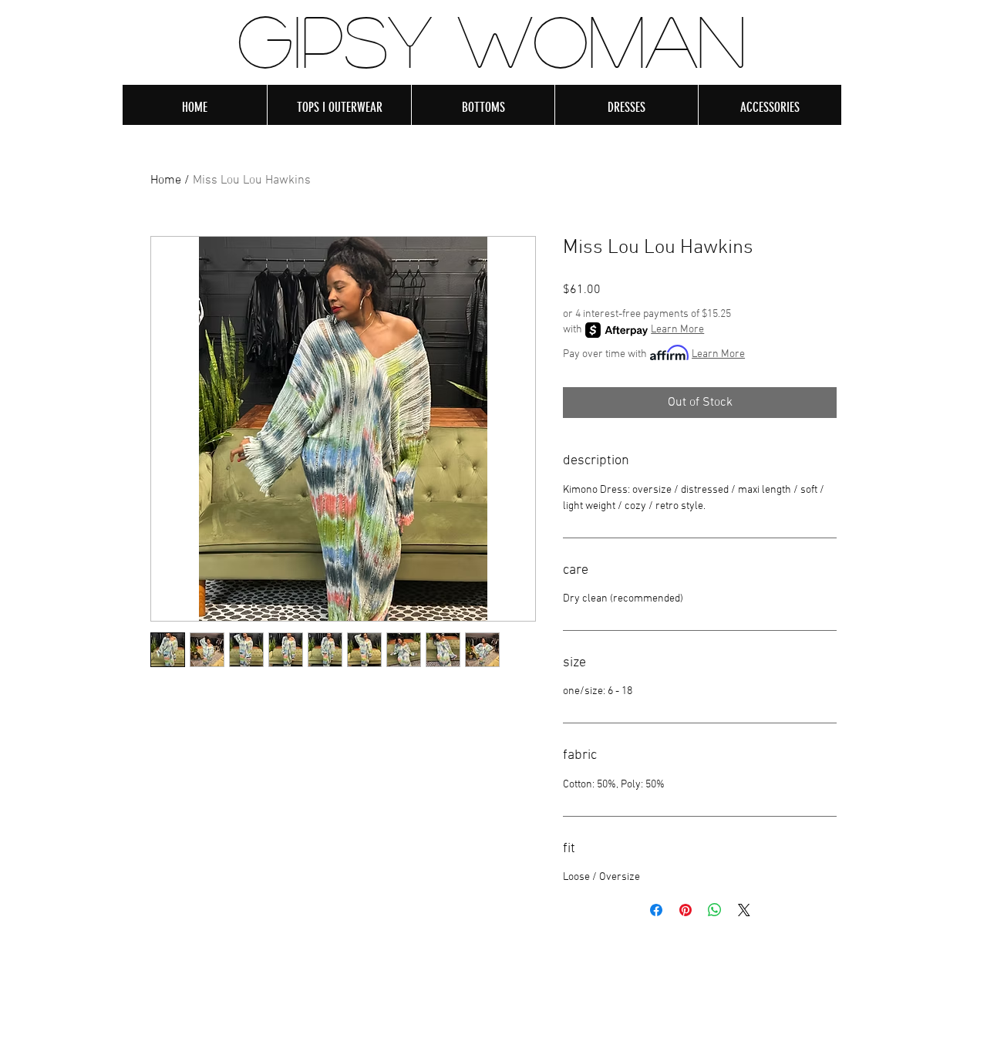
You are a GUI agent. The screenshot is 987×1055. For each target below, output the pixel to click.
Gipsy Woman (491, 39)
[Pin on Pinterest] (685, 910)
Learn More (677, 329)
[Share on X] (744, 910)
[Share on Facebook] (656, 910)
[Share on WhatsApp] (715, 910)
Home (165, 180)
